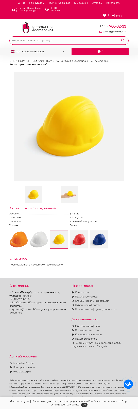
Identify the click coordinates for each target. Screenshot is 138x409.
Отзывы (97, 3)
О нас (21, 3)
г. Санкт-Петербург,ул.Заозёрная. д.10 (28, 9)
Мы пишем (81, 3)
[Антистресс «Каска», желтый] (69, 126)
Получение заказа (59, 3)
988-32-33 (113, 26)
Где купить (36, 3)
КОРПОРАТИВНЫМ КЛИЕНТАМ (32, 61)
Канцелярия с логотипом (72, 61)
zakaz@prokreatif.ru (114, 31)
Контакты (113, 3)
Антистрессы (100, 61)
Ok (84, 405)
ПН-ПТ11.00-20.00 (54, 9)
